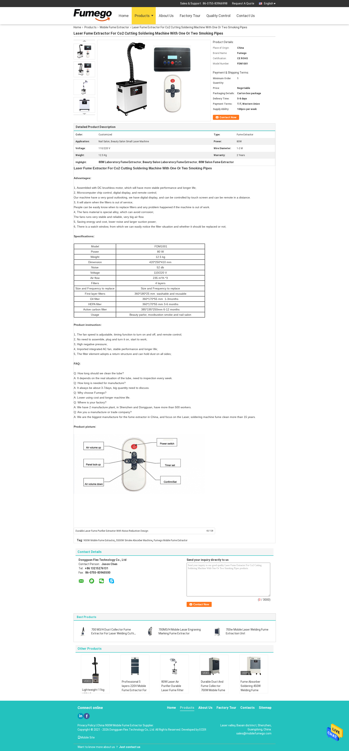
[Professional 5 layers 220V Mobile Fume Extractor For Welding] (135, 666)
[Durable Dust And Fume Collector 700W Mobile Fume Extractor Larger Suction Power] (214, 666)
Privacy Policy (86, 725)
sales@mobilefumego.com (253, 733)
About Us (166, 16)
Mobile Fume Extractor (114, 27)
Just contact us (129, 747)
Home (124, 16)
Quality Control (218, 16)
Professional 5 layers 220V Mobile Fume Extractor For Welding (134, 688)
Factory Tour (190, 16)
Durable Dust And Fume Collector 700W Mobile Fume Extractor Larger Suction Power (213, 690)
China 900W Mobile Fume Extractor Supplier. (125, 725)
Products (142, 16)
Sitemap (265, 708)
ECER (202, 729)
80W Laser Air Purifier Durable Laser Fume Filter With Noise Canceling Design (172, 690)
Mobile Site (87, 737)
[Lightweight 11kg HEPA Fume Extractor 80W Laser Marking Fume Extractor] (95, 670)
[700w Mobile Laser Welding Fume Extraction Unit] (217, 631)
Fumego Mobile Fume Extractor (170, 540)
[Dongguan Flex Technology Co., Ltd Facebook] (87, 716)
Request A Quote (243, 3)
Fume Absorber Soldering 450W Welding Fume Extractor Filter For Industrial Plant (253, 690)
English (268, 3)
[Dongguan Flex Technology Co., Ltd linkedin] (81, 716)
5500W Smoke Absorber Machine (134, 540)
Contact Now (228, 117)
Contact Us (246, 16)
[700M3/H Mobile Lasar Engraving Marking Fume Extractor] (150, 631)
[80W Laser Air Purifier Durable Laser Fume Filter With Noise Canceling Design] (174, 666)
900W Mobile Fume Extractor (99, 540)
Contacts (247, 708)
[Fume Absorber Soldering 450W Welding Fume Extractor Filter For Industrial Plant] (254, 666)
